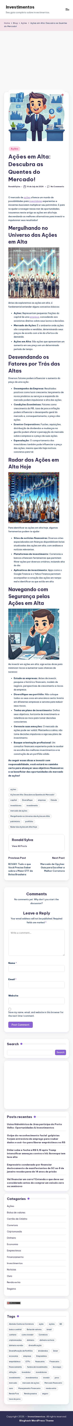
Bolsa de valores (16, 1212)
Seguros (11, 1288)
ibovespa (57, 1367)
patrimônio (15, 821)
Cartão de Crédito (17, 1218)
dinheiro (30, 1340)
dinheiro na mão (16, 1345)
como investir (27, 1335)
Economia (12, 1244)
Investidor (26, 1372)
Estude (54, 800)
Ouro (9, 1275)
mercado (13, 1383)
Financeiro (54, 1361)
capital (13, 800)
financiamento (15, 1367)
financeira (39, 1361)
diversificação (35, 1345)
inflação (12, 1372)
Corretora (12, 1225)
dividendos (43, 1351)
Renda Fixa (14, 1394)
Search (13, 1044)
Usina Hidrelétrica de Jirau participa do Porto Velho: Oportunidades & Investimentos (34, 1126)
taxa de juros (14, 1399)
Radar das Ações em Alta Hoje (23, 827)
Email (12, 979)
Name (12, 963)
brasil (49, 1329)
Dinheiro (11, 1237)
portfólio (29, 821)
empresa (34, 317)
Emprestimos (14, 1250)
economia (13, 1356)
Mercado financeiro (53, 1383)
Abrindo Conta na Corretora (21, 1324)
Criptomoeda (14, 1231)
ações (27, 197)
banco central (15, 1329)
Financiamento (15, 1256)
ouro (11, 1388)
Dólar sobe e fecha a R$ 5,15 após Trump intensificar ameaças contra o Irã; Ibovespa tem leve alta (36, 1154)
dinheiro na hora (47, 1340)
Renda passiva (30, 1394)
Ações (14, 148)
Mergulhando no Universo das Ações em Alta (30, 816)
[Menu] (67, 9)
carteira (12, 1335)
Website (13, 995)
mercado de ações (18, 811)
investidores (35, 201)
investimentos (32, 1378)
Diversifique (27, 800)
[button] (19, 846)
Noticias (11, 1269)
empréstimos (14, 1361)
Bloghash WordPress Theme (36, 1420)
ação (41, 1324)
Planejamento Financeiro (29, 1388)
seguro (45, 1394)
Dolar (55, 1351)
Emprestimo (41, 1356)
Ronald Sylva (22, 840)
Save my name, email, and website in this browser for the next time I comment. (35, 1014)
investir (46, 1378)
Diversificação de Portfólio (21, 1351)
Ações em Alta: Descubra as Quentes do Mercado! (32, 795)
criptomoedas (15, 1340)
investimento (32, 805)
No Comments (57, 187)
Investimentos (20, 7)
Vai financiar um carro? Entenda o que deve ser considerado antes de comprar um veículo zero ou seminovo (35, 1183)
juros (57, 1378)
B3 (61, 1324)
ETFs (28, 1361)
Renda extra (13, 1282)
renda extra (51, 1388)
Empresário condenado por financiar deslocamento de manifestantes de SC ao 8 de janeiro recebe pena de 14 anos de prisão (35, 1168)
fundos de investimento (37, 1367)
